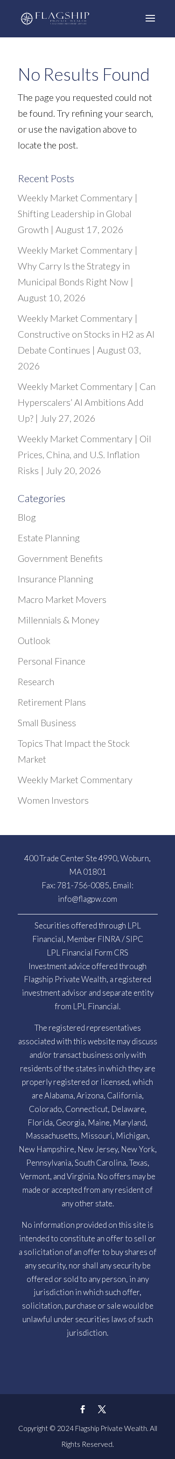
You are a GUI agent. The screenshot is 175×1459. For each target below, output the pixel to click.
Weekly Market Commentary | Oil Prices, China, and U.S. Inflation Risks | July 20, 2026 (84, 454)
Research (36, 681)
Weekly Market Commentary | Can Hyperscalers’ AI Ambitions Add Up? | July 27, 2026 (86, 402)
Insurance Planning (55, 578)
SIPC (134, 939)
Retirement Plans (52, 702)
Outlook (34, 640)
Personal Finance (51, 660)
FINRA (109, 939)
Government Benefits (60, 558)
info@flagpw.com (87, 899)
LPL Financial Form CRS (87, 952)
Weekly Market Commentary (75, 779)
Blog (27, 517)
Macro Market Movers (62, 599)
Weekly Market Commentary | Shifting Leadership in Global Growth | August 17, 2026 (78, 213)
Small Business (47, 722)
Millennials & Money (58, 619)
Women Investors (53, 800)
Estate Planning (49, 537)
